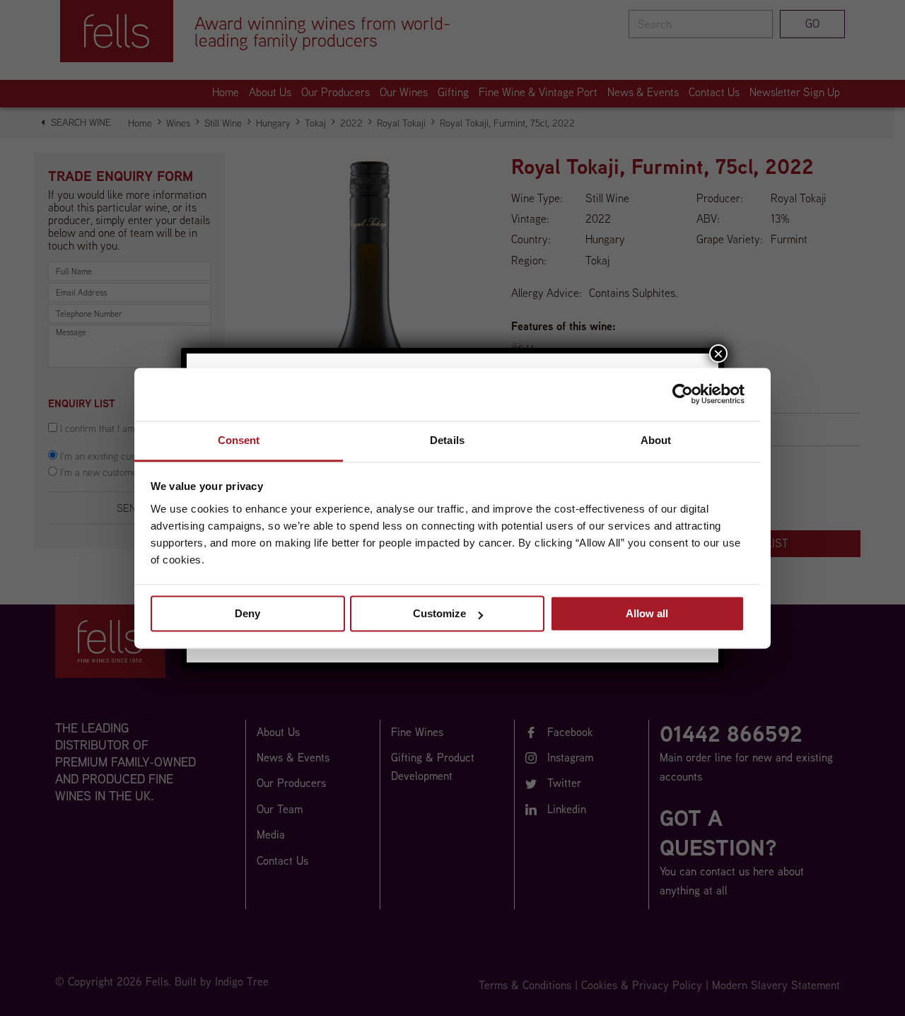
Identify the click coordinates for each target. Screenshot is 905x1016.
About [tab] (656, 440)
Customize (439, 613)
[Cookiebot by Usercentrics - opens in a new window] (683, 393)
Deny (247, 613)
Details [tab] (447, 440)
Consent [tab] (239, 440)
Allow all (647, 613)
